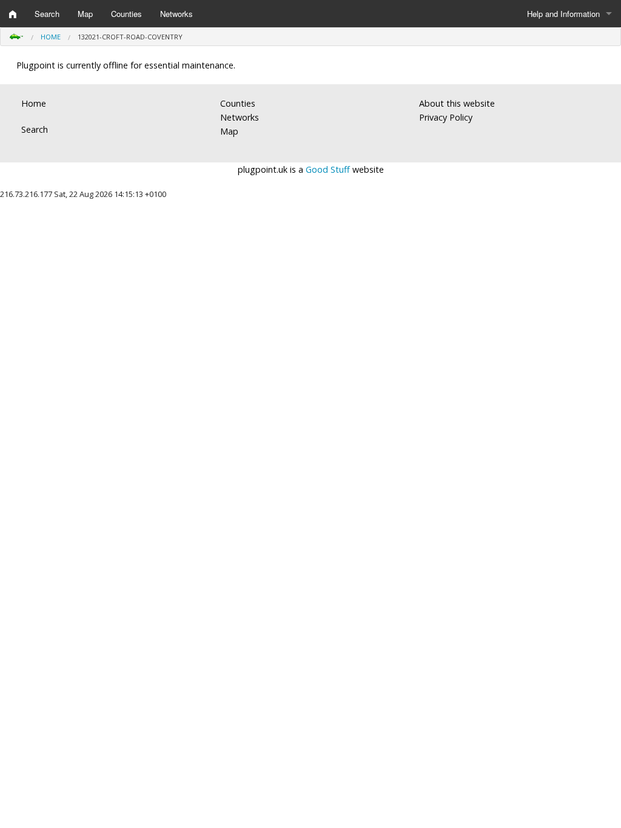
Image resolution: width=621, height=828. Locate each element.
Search (47, 13)
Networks (176, 13)
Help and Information (563, 13)
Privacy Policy (445, 117)
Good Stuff (328, 169)
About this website (457, 103)
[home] (12, 14)
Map (85, 13)
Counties (126, 13)
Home (51, 36)
